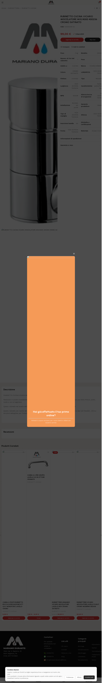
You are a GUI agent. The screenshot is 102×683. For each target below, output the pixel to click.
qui (60, 676)
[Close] (73, 253)
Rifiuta (79, 677)
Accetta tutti (89, 677)
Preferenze (69, 677)
